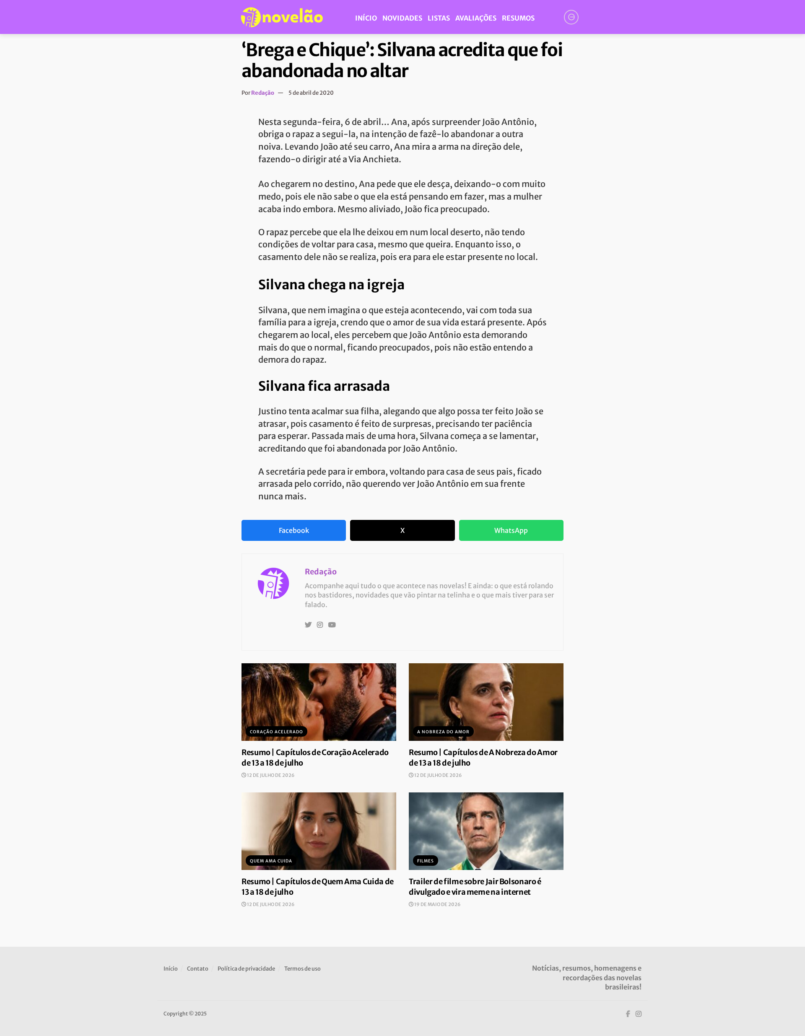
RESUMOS (518, 18)
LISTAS (439, 18)
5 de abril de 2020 (311, 92)
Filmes (425, 861)
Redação (262, 92)
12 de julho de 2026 (270, 775)
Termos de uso (302, 968)
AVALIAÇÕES (475, 18)
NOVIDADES (402, 18)
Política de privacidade (246, 968)
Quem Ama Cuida (271, 861)
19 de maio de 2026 (436, 904)
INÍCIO (366, 18)
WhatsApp (511, 530)
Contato (197, 968)
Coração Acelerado (276, 732)
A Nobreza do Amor (443, 732)
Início (171, 968)
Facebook (294, 530)
